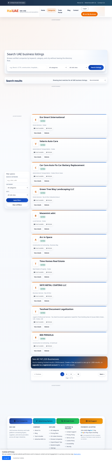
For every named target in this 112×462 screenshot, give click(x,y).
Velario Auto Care (49, 141)
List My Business (90, 14)
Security (68, 446)
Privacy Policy (70, 435)
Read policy (77, 454)
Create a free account (73, 362)
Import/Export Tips (56, 442)
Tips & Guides (39, 436)
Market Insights (55, 445)
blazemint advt (47, 213)
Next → (102, 374)
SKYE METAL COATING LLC (53, 285)
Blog (68, 10)
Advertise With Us (40, 439)
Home (43, 10)
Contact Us (101, 3)
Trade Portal (60, 11)
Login (85, 9)
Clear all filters (17, 205)
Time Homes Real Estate (52, 261)
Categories (51, 10)
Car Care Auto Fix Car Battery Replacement (62, 165)
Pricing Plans (54, 433)
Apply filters (17, 200)
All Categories (55, 430)
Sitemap (53, 448)
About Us (80, 3)
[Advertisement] (56, 33)
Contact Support (71, 432)
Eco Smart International (52, 117)
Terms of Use (70, 438)
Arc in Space (46, 237)
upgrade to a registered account (45, 365)
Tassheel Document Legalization (56, 309)
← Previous (37, 374)
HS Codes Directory (56, 436)
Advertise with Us (90, 3)
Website (46, 133)
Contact (75, 10)
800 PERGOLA (47, 334)
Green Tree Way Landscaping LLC (57, 189)
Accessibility (70, 443)
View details (37, 133)
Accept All (6, 458)
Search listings (96, 67)
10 (78, 374)
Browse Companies (56, 439)
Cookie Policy (70, 440)
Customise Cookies (18, 458)
